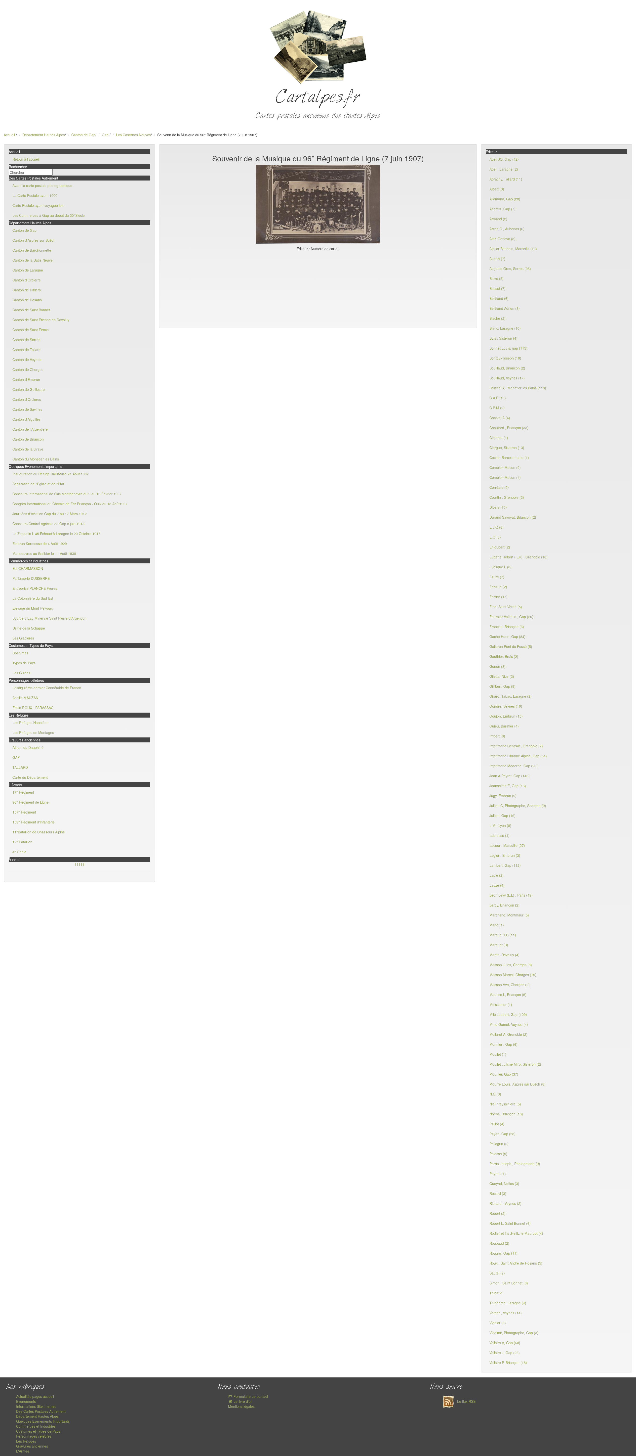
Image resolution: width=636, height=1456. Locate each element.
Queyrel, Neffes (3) (504, 1183)
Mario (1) (496, 924)
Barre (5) (496, 278)
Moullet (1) (497, 1054)
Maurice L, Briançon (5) (507, 994)
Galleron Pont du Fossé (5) (510, 646)
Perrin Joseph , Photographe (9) (514, 1163)
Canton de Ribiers (26, 289)
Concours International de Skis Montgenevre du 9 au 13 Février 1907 (66, 493)
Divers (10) (498, 507)
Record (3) (497, 1193)
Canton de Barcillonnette (31, 250)
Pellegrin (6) (499, 1143)
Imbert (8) (497, 735)
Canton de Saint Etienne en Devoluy (40, 319)
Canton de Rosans (27, 299)
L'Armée (22, 1451)
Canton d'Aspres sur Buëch (33, 240)
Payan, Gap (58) (502, 1133)
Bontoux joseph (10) (505, 358)
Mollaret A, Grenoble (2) (508, 1034)
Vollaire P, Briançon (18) (508, 1362)
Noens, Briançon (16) (506, 1113)
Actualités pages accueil (35, 1396)
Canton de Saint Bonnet (31, 309)
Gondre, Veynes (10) (505, 706)
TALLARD (20, 767)
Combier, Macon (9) (505, 467)
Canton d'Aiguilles (26, 419)
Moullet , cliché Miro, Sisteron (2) (515, 1064)
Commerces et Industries (36, 1426)
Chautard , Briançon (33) (508, 427)
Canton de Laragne (27, 270)
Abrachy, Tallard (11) (505, 179)
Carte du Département (30, 777)
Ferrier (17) (498, 596)
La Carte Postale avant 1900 (34, 195)
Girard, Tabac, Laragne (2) (510, 696)
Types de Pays (24, 662)
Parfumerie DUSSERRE (31, 578)
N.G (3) (495, 1094)
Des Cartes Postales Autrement (41, 1411)
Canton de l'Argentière (30, 429)
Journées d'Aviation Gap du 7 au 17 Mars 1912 (49, 513)
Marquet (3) (498, 944)
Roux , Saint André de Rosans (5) (515, 1263)
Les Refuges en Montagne (33, 732)
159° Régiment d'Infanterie (33, 821)
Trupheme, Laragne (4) (507, 1302)
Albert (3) (496, 188)
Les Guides (21, 672)
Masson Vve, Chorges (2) (509, 984)
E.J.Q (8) (496, 527)
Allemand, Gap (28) (504, 198)
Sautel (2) (497, 1273)
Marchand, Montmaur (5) (509, 914)
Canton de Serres (26, 339)
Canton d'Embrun (26, 379)
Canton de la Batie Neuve (32, 260)
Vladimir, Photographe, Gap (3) (513, 1332)
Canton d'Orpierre (26, 279)
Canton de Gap (83, 134)
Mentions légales (241, 1406)
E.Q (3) (495, 537)
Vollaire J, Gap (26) (504, 1352)
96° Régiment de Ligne (30, 802)
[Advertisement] (318, 288)
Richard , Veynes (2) (505, 1203)
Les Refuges (26, 1441)
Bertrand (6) (499, 298)
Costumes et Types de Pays (38, 1431)
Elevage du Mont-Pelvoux (32, 608)
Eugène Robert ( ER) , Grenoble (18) (518, 556)
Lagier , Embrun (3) (504, 855)
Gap (106, 134)
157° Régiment (24, 812)
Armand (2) (498, 218)
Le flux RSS (466, 1401)
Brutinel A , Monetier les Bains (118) (517, 387)
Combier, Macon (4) (505, 477)
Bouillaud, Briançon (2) (507, 367)
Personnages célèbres (33, 1436)
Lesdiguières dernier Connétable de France (46, 687)
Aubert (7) (497, 258)
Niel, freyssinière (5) (505, 1103)
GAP (16, 757)
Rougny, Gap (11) (503, 1253)
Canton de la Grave (27, 449)
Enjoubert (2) (499, 547)
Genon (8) (497, 666)
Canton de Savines (27, 409)
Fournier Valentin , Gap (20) (511, 616)
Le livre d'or (242, 1401)
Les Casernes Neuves (133, 134)
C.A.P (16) (497, 397)
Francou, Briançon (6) (506, 626)
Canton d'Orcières (26, 399)
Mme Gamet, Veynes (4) (508, 1024)
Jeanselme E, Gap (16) (507, 785)
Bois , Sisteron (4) (503, 338)
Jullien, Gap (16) (502, 815)
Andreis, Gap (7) (502, 208)
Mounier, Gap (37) (503, 1074)
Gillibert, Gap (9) (502, 686)
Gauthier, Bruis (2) (503, 656)
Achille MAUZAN (25, 697)
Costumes (20, 652)
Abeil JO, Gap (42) (504, 159)
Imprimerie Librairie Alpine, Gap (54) (518, 755)
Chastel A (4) (499, 417)
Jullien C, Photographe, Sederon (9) (517, 805)
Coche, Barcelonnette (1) (509, 457)
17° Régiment (23, 792)
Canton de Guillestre (28, 389)
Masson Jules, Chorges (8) (510, 964)
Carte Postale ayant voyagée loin (38, 205)
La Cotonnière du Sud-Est (32, 598)
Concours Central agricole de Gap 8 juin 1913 (48, 523)
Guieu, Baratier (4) (504, 726)
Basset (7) (497, 288)
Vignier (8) (497, 1322)
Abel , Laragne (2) (503, 169)
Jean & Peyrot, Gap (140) (509, 775)
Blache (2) (497, 318)
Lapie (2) (496, 875)
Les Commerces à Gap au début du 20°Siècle (48, 215)
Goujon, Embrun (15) (506, 716)
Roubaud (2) (499, 1243)
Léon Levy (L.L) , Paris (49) (511, 895)
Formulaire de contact (250, 1396)
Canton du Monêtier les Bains (35, 458)
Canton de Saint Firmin (30, 329)
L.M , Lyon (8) (500, 825)
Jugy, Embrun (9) (503, 795)
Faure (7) (496, 576)
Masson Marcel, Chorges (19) (512, 974)
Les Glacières (23, 638)
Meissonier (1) (500, 1004)
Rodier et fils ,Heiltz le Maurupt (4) (516, 1233)
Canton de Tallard (26, 349)
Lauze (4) (497, 885)
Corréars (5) (499, 487)
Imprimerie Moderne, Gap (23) (513, 765)
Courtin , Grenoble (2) (506, 497)
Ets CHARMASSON (27, 568)
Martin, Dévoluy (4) (504, 954)
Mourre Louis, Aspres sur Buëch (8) (517, 1084)
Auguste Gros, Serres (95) (510, 268)
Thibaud (495, 1292)
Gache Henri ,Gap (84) (507, 636)
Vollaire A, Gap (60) (504, 1342)
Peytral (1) (497, 1173)
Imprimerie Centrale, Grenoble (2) (516, 745)
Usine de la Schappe (28, 628)
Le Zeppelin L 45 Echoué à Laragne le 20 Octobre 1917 (56, 533)
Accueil (9, 134)
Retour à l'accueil (26, 159)
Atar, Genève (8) (502, 238)
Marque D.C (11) (502, 934)
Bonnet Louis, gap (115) (508, 348)
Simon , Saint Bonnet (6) (508, 1282)
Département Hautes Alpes (43, 134)
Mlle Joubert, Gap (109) (508, 1014)
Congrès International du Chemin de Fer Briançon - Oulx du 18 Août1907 (69, 503)
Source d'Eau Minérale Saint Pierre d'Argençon (49, 618)
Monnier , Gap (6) (503, 1044)
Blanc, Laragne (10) (505, 328)
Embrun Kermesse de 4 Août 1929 (39, 543)
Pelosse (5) (498, 1153)
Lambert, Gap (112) (505, 865)
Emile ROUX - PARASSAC (32, 707)
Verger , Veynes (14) (505, 1312)
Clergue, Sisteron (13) (506, 447)
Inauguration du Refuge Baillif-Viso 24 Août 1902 (50, 473)
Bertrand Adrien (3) (504, 308)
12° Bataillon (22, 841)
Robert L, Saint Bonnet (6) (510, 1223)
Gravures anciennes (32, 1446)
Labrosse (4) (499, 835)
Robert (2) (497, 1213)
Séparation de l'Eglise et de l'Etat (38, 483)
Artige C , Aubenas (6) (506, 228)
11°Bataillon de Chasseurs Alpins (38, 831)
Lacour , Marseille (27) (507, 845)
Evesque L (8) (500, 566)
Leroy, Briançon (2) (504, 905)
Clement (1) (498, 437)
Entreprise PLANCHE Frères (34, 588)
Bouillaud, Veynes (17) (507, 377)
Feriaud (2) (498, 586)
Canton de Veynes (26, 359)
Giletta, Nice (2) (501, 676)
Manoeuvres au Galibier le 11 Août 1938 (44, 553)
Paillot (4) (496, 1123)
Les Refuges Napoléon (30, 722)
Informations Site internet (36, 1406)
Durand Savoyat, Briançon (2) (512, 517)
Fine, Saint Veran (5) (505, 606)
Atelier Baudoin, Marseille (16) (513, 248)
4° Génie (19, 851)
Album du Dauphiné (27, 747)
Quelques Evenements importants (43, 1421)
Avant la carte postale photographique (42, 185)
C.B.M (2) (497, 407)
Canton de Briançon (28, 439)
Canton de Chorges (27, 369)
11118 (79, 864)
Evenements (26, 1401)
